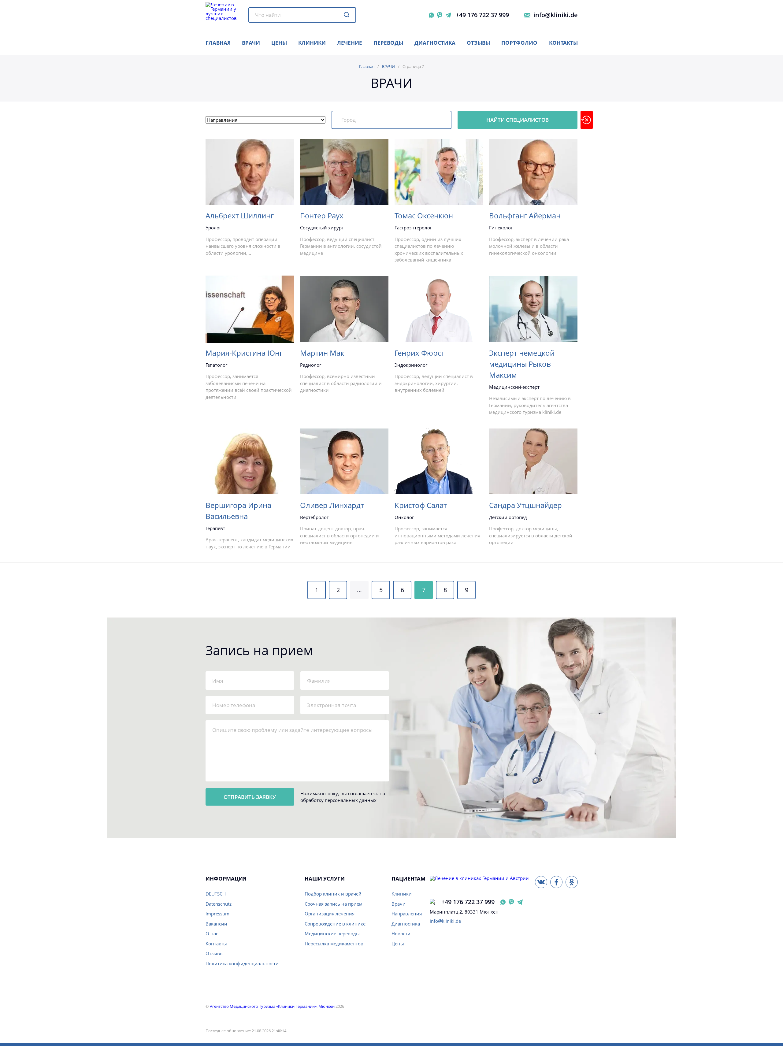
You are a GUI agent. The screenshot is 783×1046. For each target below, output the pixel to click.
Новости (401, 933)
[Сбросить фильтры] (587, 120)
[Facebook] (556, 882)
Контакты (563, 42)
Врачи (399, 904)
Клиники (312, 42)
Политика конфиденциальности (242, 963)
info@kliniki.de (555, 15)
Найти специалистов (517, 119)
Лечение (349, 42)
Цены (398, 943)
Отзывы (478, 42)
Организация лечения (329, 914)
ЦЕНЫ (279, 42)
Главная (366, 66)
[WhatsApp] (431, 15)
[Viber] (439, 15)
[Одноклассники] (572, 882)
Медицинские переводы (332, 933)
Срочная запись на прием (333, 904)
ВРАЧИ (251, 42)
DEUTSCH (216, 894)
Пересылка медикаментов (334, 943)
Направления (407, 914)
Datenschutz (219, 904)
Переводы (388, 42)
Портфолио (519, 42)
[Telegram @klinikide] (448, 15)
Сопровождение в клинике (335, 924)
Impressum (217, 914)
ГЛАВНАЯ (218, 42)
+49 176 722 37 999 (482, 15)
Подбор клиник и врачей (333, 894)
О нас (212, 933)
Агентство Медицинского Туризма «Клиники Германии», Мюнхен (272, 1006)
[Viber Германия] (511, 902)
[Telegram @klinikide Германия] (520, 902)
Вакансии (216, 924)
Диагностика (434, 42)
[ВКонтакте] (541, 882)
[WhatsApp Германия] (503, 902)
